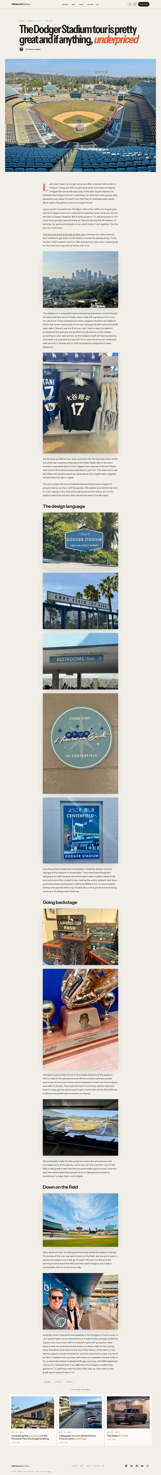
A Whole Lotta (21, 4)
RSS (97, 4)
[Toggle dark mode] (135, 4)
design (22, 21)
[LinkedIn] (126, 1466)
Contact (81, 4)
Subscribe (144, 4)
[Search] (130, 4)
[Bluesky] (131, 1466)
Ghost (49, 1471)
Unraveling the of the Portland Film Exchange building (30, 1437)
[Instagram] (147, 1466)
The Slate (117, 1435)
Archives (65, 4)
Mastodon (90, 4)
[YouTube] (142, 1466)
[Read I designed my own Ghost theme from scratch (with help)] (80, 1412)
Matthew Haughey (34, 49)
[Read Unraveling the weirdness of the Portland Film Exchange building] (32, 1412)
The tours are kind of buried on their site (64, 234)
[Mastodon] (137, 1466)
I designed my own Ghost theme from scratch (77, 1437)
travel (69, 1382)
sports (58, 1382)
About (73, 4)
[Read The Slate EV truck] (128, 1412)
